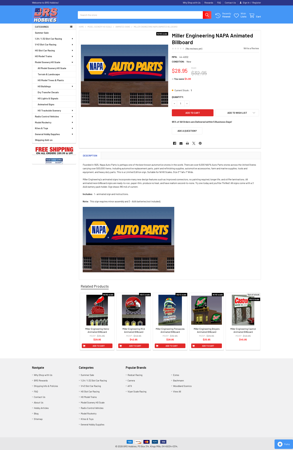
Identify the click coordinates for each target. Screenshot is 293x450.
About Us (38, 402)
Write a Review (251, 48)
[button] (237, 112)
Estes (176, 374)
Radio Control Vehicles (47, 116)
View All (177, 391)
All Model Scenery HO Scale (52, 68)
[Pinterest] (200, 143)
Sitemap (38, 418)
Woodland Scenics (182, 385)
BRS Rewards (41, 380)
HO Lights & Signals (48, 98)
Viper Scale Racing (137, 391)
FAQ (219, 2)
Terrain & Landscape (49, 74)
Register (256, 2)
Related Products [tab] (95, 286)
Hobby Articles (41, 407)
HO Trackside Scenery (49, 110)
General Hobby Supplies (47, 134)
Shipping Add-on (43, 140)
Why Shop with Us (192, 2)
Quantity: (178, 97)
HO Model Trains (43, 56)
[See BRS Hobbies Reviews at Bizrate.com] (54, 161)
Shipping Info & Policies (46, 385)
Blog (36, 413)
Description (90, 155)
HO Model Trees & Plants (51, 80)
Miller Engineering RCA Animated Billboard (133, 330)
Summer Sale (42, 32)
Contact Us (230, 2)
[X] (194, 143)
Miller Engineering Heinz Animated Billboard (97, 330)
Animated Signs (46, 104)
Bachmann (178, 380)
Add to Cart (99, 346)
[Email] (181, 143)
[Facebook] (174, 143)
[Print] (187, 143)
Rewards (208, 2)
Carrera (131, 380)
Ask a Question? (187, 130)
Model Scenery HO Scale (47, 62)
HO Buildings (44, 86)
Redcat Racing (135, 374)
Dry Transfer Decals (48, 92)
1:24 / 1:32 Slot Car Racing (48, 38)
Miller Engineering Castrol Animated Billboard (243, 330)
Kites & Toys (41, 128)
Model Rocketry (43, 122)
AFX (130, 385)
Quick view (99, 322)
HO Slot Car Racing (45, 50)
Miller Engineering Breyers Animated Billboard (207, 330)
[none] (124, 75)
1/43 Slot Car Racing (45, 44)
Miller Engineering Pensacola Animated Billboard (170, 330)
